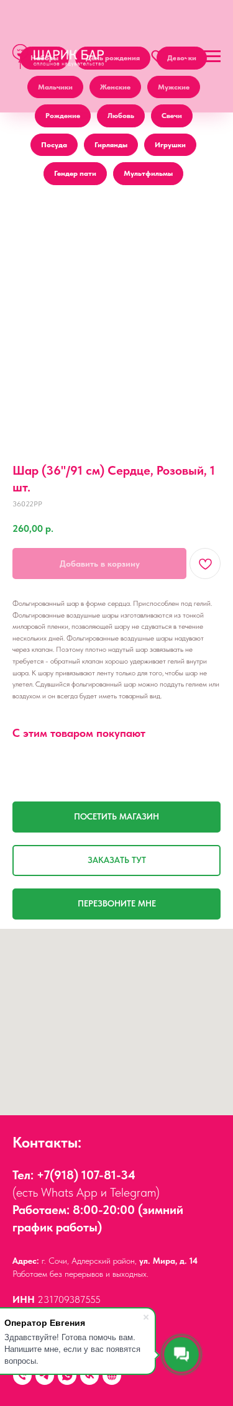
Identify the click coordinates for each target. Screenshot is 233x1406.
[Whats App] (67, 1375)
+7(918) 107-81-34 (86, 1174)
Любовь (120, 115)
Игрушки (170, 144)
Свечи (172, 115)
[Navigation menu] (212, 56)
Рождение (62, 115)
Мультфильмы (148, 173)
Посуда (54, 144)
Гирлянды (110, 144)
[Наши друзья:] (112, 1375)
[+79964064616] (22, 1375)
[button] (158, 55)
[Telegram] (44, 1375)
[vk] (89, 1375)
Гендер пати (75, 173)
